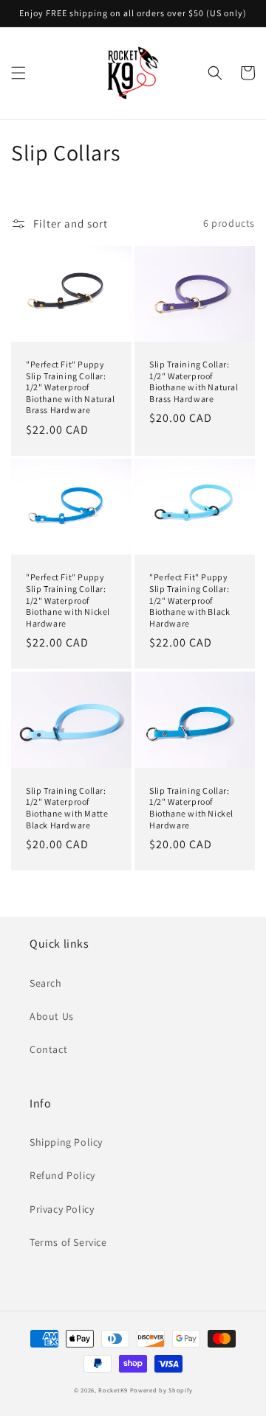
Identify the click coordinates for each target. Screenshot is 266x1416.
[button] (18, 73)
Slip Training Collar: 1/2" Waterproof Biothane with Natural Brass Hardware (194, 381)
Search (46, 983)
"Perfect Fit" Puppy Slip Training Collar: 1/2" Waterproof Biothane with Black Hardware (189, 599)
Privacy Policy (62, 1209)
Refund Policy (62, 1175)
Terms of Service (68, 1242)
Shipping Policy (66, 1142)
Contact (48, 1049)
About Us (52, 1016)
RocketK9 (113, 1390)
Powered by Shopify (161, 1390)
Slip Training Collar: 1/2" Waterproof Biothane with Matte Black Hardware (67, 808)
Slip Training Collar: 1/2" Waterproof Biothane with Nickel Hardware (191, 808)
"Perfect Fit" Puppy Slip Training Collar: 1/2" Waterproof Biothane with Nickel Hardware (68, 599)
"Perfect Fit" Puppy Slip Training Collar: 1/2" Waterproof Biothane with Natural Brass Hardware (70, 387)
